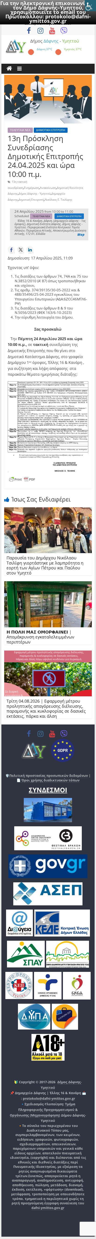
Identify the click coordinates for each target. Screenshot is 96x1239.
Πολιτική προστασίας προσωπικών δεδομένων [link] (48, 775)
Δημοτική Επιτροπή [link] (31, 200)
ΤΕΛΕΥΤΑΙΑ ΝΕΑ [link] (20, 130)
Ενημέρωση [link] (31, 188)
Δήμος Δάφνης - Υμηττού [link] (35, 194)
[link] (90, 5)
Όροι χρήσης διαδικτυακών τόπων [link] (50, 780)
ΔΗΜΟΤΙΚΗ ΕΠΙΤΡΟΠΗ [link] (50, 130)
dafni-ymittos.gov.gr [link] (47, 1208)
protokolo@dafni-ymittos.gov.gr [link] (60, 18)
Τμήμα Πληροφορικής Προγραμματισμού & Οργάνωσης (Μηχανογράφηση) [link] (44, 1109)
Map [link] (81, 235)
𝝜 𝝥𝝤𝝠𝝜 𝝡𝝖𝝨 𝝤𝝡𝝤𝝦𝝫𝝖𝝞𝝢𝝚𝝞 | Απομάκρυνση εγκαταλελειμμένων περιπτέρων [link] (40, 637)
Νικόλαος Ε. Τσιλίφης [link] (58, 200)
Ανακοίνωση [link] (48, 188)
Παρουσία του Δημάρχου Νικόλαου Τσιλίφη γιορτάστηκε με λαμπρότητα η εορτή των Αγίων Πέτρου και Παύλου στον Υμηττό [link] (45, 565)
